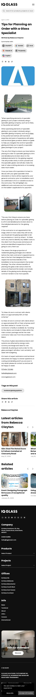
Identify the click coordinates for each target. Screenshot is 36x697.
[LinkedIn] (6, 517)
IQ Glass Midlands (7, 581)
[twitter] (6, 61)
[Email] (2, 517)
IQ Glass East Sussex (8, 590)
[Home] (9, 5)
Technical (4, 608)
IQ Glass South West (8, 587)
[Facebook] (21, 517)
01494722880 (6, 537)
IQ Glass (30, 133)
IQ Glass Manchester (8, 584)
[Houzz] (18, 517)
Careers (4, 617)
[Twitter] (24, 517)
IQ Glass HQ (5, 578)
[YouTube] (12, 517)
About (3, 611)
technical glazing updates (13, 390)
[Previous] (28, 427)
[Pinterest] (15, 517)
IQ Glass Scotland (7, 593)
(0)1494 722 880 (7, 369)
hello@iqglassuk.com (9, 373)
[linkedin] (9, 61)
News (3, 605)
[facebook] (2, 61)
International (5, 620)
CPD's (3, 614)
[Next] (33, 427)
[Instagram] (9, 517)
